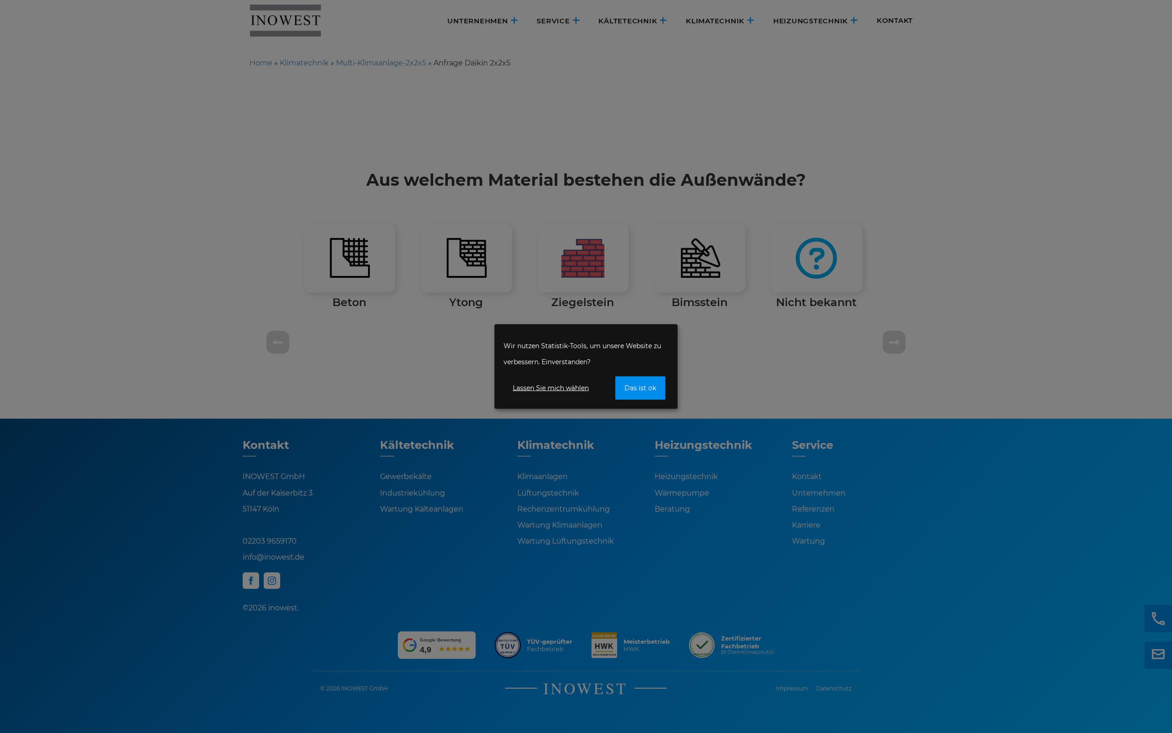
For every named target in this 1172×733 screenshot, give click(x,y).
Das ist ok (640, 388)
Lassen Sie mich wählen (551, 388)
